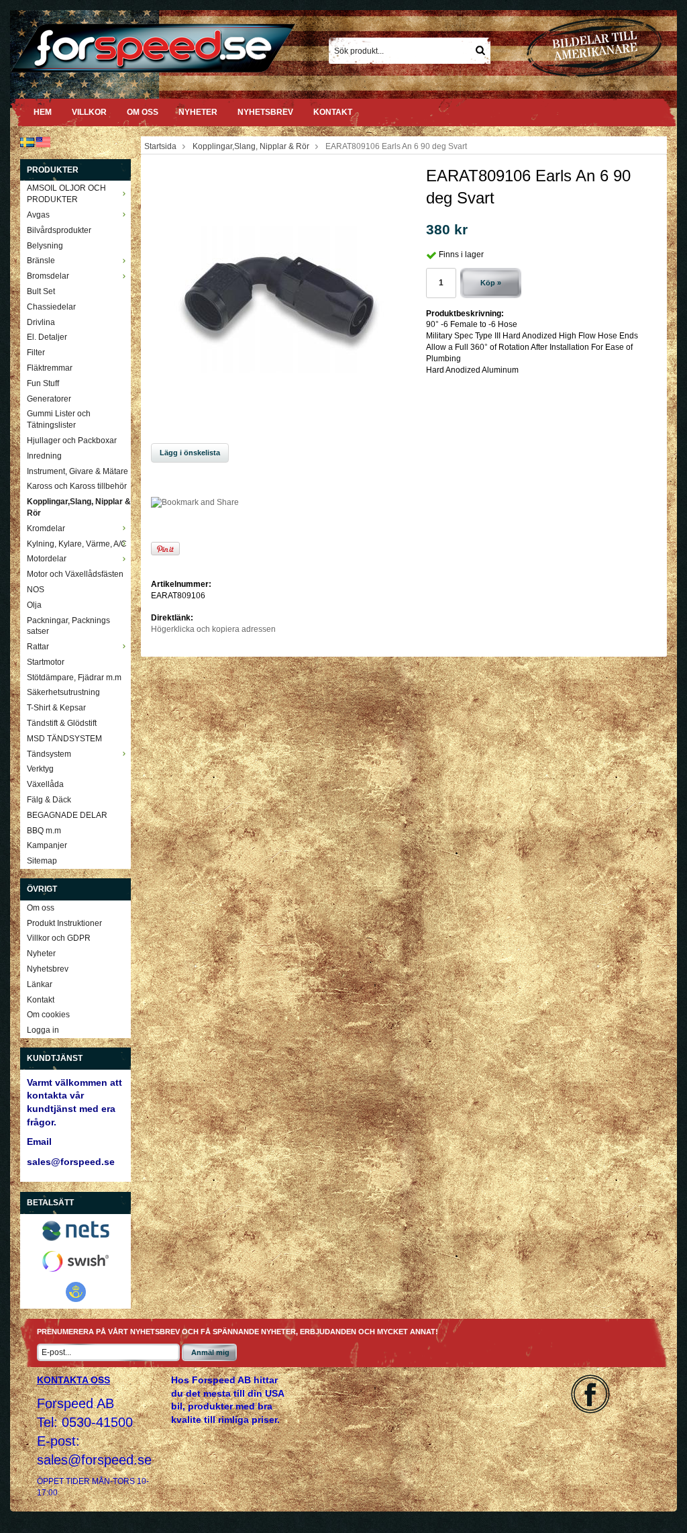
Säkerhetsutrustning (63, 692)
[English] (43, 141)
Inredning (44, 456)
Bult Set (41, 291)
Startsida (160, 146)
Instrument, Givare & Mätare (77, 471)
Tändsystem (49, 754)
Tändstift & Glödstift (62, 723)
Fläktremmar (49, 368)
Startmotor (45, 662)
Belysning (45, 245)
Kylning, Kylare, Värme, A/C (77, 544)
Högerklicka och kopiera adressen (213, 629)
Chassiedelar (51, 307)
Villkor (89, 112)
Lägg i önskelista (190, 453)
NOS (35, 589)
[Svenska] (27, 141)
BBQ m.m (44, 830)
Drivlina (41, 322)
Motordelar (46, 558)
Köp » (490, 283)
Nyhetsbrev (265, 112)
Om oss (142, 112)
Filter (36, 352)
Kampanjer (47, 845)
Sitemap (42, 861)
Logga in (43, 1030)
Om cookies (48, 1014)
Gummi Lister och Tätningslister (59, 419)
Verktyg (40, 769)
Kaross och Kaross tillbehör (77, 486)
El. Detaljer (47, 337)
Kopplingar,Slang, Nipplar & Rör (79, 507)
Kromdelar (46, 528)
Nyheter (197, 112)
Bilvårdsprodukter (59, 230)
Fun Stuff (43, 383)
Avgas (38, 215)
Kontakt (332, 112)
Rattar (38, 646)
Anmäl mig (210, 1352)
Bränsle (41, 260)
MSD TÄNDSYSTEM (64, 738)
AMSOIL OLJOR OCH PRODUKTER (66, 193)
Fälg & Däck (49, 799)
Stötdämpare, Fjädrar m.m (74, 677)
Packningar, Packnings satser (68, 626)
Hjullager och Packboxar (72, 440)
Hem (43, 112)
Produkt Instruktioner (64, 923)
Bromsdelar (48, 276)
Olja (34, 605)
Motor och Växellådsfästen (75, 574)
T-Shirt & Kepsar (56, 707)
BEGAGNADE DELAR (67, 815)
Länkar (39, 984)
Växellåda (45, 784)
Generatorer (49, 399)
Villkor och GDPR (59, 938)
